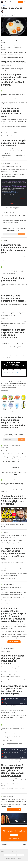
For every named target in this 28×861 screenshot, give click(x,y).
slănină (5, 773)
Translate (3, 5)
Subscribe (20, 1)
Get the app (20, 855)
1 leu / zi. (18, 825)
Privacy (13, 851)
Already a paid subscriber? (14, 838)
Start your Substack (10, 855)
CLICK (19, 54)
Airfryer (19, 761)
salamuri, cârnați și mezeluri (12, 774)
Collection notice (23, 851)
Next (24, 844)
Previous (5, 844)
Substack (8, 858)
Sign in (25, 1)
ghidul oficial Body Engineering (15, 743)
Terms (17, 851)
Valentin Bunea (7, 10)
